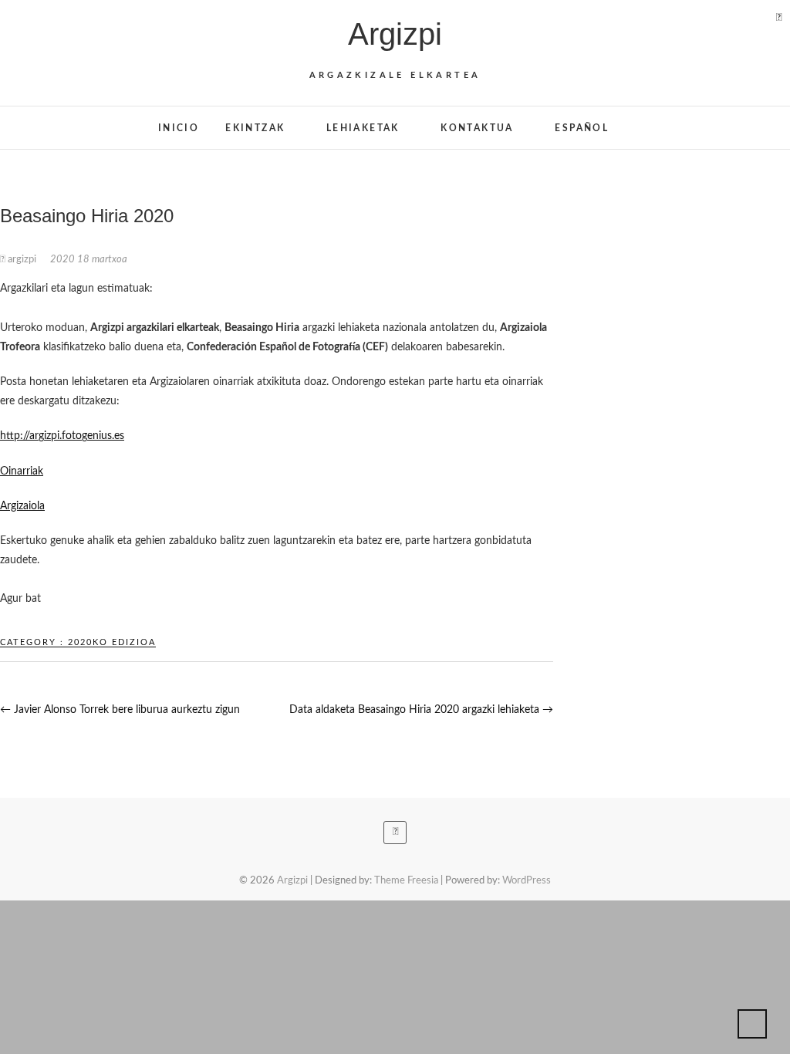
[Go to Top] (752, 1024)
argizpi (22, 260)
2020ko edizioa (112, 642)
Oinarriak (21, 471)
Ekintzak (255, 128)
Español (582, 128)
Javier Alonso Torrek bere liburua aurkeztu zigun (120, 709)
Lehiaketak (363, 128)
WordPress (526, 881)
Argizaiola (22, 506)
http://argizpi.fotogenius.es (62, 436)
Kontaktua (477, 128)
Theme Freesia (406, 881)
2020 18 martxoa (88, 260)
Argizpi (395, 34)
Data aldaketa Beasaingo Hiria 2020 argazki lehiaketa (421, 709)
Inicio (178, 128)
